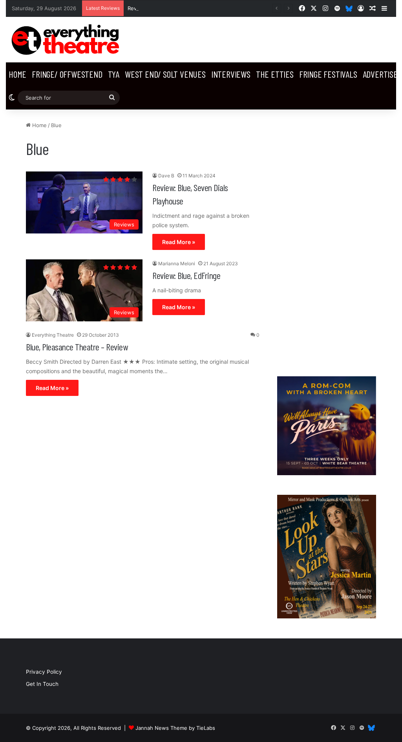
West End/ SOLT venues (165, 74)
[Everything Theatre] (67, 39)
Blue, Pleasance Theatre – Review (77, 346)
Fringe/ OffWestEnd (67, 74)
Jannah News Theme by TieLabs (175, 728)
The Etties (275, 74)
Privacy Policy (44, 672)
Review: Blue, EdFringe (186, 275)
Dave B (166, 176)
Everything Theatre (53, 335)
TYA (113, 74)
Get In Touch (42, 684)
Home (17, 74)
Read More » (178, 242)
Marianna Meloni (176, 263)
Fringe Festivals (328, 74)
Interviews (230, 74)
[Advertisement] (326, 239)
